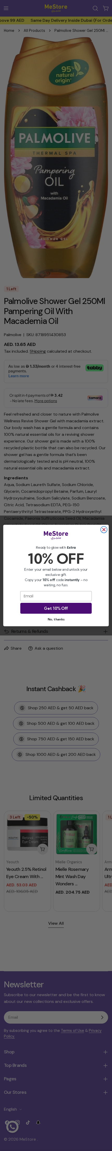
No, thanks (56, 619)
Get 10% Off (56, 608)
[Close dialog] (104, 529)
